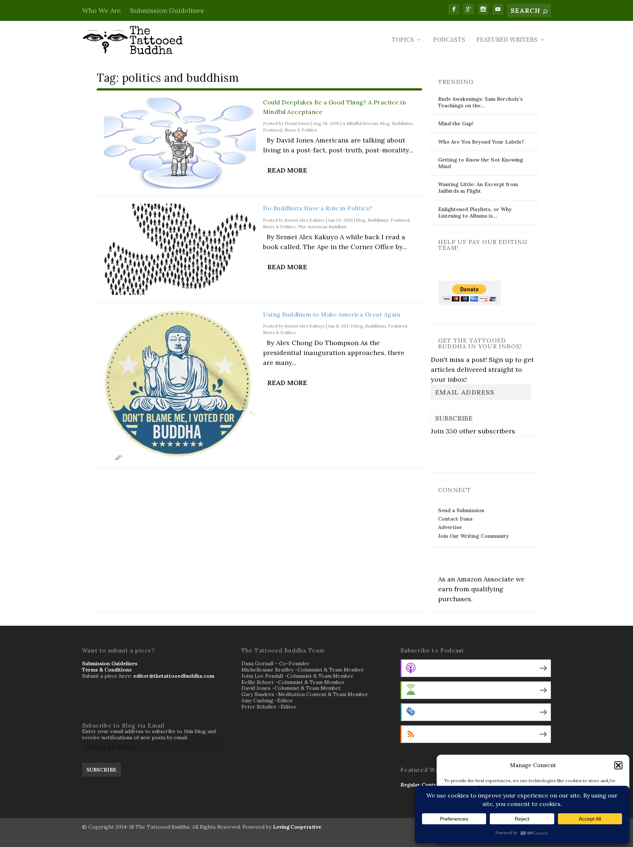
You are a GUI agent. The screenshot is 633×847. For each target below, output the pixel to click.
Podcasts (449, 40)
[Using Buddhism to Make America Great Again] (180, 385)
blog (385, 123)
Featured (272, 130)
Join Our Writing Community (473, 536)
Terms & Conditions (107, 669)
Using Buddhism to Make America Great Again (331, 314)
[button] (618, 765)
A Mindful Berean (360, 123)
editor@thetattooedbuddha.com (173, 676)
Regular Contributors (427, 784)
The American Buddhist (322, 226)
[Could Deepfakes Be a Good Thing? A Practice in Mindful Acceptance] (180, 143)
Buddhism (402, 123)
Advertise (450, 527)
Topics (403, 40)
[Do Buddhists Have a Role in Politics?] (180, 249)
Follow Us (452, 453)
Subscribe (454, 418)
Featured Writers (506, 40)
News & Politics (300, 130)
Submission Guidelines (167, 10)
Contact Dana (455, 518)
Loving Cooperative (297, 827)
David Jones (297, 123)
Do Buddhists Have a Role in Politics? (318, 208)
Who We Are (101, 10)
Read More (287, 170)
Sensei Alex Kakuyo (305, 220)
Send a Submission (461, 510)
